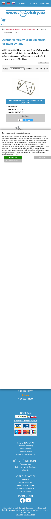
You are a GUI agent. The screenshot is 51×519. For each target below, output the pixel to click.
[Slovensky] (13, 3)
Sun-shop (19, 514)
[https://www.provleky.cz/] (25, 14)
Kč (20, 3)
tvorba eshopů (29, 514)
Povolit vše (13, 157)
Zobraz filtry (43, 63)
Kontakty (33, 3)
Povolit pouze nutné (13, 160)
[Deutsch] (8, 3)
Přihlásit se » (44, 3)
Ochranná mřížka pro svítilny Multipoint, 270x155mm (25, 102)
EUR (24, 3)
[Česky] (3, 3)
